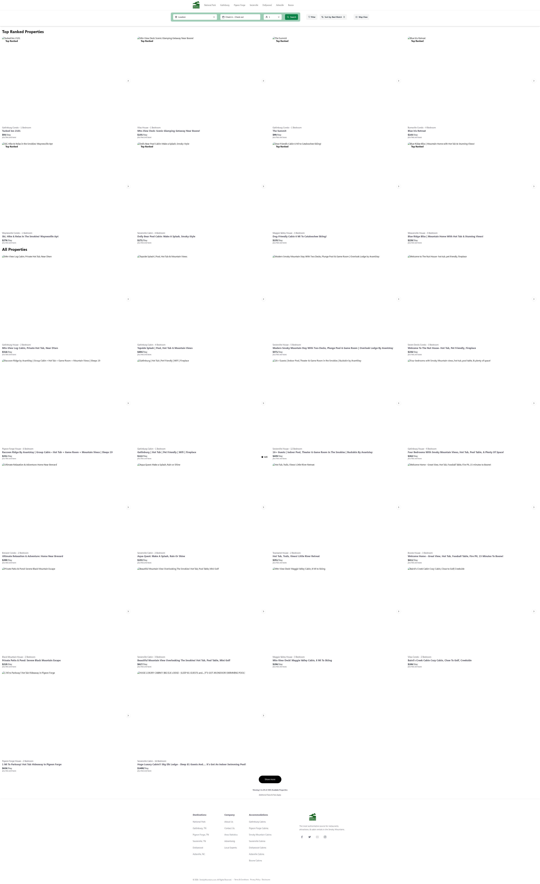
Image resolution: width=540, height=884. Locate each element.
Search (293, 17)
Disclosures (266, 880)
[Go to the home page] (196, 5)
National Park (210, 5)
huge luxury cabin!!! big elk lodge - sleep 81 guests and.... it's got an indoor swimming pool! (191, 764)
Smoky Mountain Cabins (260, 834)
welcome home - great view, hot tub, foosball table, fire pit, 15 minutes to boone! (455, 556)
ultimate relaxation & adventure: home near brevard (32, 556)
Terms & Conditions (241, 880)
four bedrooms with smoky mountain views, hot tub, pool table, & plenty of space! (456, 452)
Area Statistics (231, 834)
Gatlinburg (224, 5)
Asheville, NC (199, 854)
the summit (279, 130)
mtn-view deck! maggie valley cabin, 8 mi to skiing (302, 660)
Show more (270, 779)
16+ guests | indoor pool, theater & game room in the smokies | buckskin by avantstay (323, 452)
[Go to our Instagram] (325, 836)
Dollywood (267, 5)
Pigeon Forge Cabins (258, 828)
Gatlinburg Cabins (257, 821)
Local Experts (230, 847)
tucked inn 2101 (11, 130)
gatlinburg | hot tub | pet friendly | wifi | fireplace (166, 452)
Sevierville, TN (199, 841)
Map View (363, 17)
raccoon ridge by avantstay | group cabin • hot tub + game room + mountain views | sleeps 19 (57, 452)
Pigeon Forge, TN (201, 834)
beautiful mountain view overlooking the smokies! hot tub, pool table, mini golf (183, 660)
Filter (313, 17)
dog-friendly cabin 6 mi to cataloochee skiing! (300, 236)
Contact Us (229, 828)
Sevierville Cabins (257, 841)
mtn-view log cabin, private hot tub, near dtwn (30, 348)
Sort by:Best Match (333, 17)
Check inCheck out (235, 17)
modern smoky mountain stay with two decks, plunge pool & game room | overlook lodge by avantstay (333, 348)
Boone (291, 5)
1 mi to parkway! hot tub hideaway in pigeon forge (31, 764)
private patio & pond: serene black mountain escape (31, 660)
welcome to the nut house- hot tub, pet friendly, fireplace (442, 348)
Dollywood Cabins (257, 847)
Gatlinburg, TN (199, 828)
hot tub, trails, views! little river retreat (296, 556)
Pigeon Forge (239, 5)
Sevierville (254, 5)
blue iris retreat (417, 130)
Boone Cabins (255, 860)
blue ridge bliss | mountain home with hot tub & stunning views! (445, 236)
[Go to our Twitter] (309, 836)
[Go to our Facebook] (301, 836)
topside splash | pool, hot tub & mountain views (165, 348)
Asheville (280, 5)
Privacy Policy (255, 880)
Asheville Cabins (256, 854)
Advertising (229, 841)
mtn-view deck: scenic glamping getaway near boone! (168, 130)
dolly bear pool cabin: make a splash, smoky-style (166, 236)
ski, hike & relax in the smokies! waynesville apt (30, 236)
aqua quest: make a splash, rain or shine (161, 556)
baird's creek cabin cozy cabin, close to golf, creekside (440, 660)
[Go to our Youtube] (317, 836)
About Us (228, 821)
